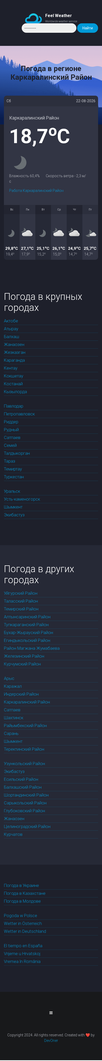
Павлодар (13, 406)
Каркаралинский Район (27, 702)
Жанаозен (14, 344)
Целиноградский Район (27, 826)
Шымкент (13, 507)
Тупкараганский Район (26, 624)
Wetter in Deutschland (25, 931)
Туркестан (14, 476)
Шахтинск (13, 717)
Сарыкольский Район (25, 802)
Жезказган (14, 352)
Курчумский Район (22, 664)
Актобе (11, 320)
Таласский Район (21, 601)
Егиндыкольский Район (27, 640)
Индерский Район (21, 694)
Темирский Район (21, 609)
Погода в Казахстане (25, 893)
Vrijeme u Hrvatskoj (22, 953)
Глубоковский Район (24, 810)
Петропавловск (19, 414)
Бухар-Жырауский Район (28, 632)
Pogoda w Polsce (20, 915)
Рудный (11, 429)
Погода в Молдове (22, 901)
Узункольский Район (24, 763)
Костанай (13, 383)
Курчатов (13, 834)
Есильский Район (21, 779)
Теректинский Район (24, 749)
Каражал (13, 686)
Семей (10, 445)
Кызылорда (15, 391)
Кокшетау (13, 375)
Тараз (9, 461)
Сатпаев (12, 437)
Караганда (14, 360)
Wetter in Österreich (23, 923)
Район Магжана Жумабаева (32, 648)
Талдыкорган (17, 453)
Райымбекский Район (25, 725)
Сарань (11, 733)
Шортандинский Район (26, 795)
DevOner (51, 1040)
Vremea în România (22, 961)
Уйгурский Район (20, 593)
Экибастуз (14, 514)
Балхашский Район (23, 787)
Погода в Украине (21, 885)
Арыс (9, 678)
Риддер (11, 421)
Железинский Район (24, 656)
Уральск (12, 491)
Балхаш (11, 336)
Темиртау (13, 469)
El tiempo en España (23, 945)
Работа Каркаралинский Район (36, 190)
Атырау (11, 328)
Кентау (11, 368)
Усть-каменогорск (22, 499)
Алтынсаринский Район (27, 616)
